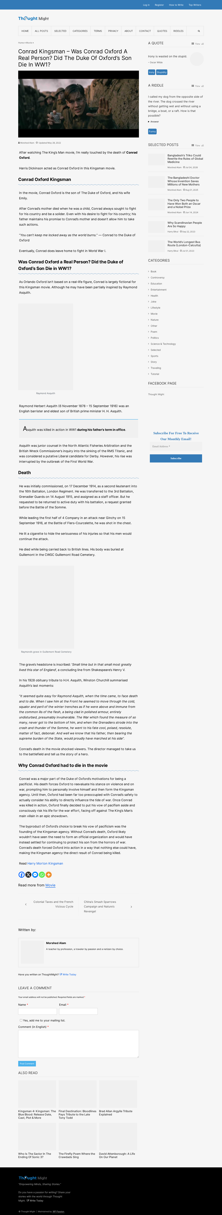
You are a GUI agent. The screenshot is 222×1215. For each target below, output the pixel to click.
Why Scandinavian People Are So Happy (185, 224)
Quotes (162, 30)
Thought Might (156, 394)
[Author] (32, 952)
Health (154, 295)
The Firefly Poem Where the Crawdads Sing (77, 1155)
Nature (155, 319)
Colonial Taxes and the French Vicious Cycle (53, 904)
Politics (155, 337)
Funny (152, 131)
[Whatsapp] (42, 875)
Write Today (69, 974)
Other (154, 325)
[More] (49, 875)
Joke (153, 301)
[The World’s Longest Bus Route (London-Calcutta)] (156, 246)
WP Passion (58, 1211)
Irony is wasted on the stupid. (167, 56)
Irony (151, 72)
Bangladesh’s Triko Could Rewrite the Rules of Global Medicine (185, 159)
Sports (154, 355)
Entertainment (158, 289)
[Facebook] (22, 875)
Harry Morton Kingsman (45, 863)
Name (23, 1004)
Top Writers (195, 4)
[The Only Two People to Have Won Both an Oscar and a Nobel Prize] (156, 204)
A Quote (156, 43)
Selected (60, 30)
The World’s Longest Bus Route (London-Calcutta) (184, 243)
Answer (155, 121)
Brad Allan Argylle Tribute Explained (115, 1113)
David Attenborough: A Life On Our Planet (117, 1155)
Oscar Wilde (156, 62)
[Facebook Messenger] (35, 875)
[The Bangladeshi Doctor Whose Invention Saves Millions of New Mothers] (156, 182)
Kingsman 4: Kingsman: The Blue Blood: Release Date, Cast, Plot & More (37, 1114)
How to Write (176, 4)
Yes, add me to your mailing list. (43, 1020)
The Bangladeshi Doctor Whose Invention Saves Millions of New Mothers (184, 181)
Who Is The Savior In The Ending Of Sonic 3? (34, 1155)
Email (64, 1004)
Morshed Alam (27, 142)
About (129, 30)
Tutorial (155, 373)
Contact (145, 30)
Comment (33, 1027)
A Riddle (156, 85)
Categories (80, 30)
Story (154, 361)
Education (156, 283)
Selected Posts (163, 145)
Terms (98, 30)
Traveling (156, 367)
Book (153, 271)
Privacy (113, 30)
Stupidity (161, 72)
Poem (154, 331)
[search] (199, 31)
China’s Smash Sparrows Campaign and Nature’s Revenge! (100, 906)
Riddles (178, 30)
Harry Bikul (173, 231)
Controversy (158, 277)
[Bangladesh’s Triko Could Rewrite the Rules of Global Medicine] (156, 159)
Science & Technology (163, 343)
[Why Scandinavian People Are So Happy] (156, 227)
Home (25, 30)
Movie (29, 42)
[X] (28, 875)
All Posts (41, 30)
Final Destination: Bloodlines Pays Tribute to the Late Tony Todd (77, 1114)
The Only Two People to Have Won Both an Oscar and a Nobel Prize (184, 203)
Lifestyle (155, 307)
